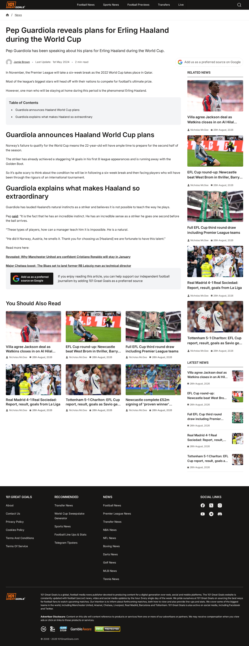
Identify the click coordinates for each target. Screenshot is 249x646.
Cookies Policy (15, 529)
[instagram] (219, 505)
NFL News (109, 538)
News (18, 15)
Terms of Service (17, 546)
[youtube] (202, 514)
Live (181, 4)
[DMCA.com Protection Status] (107, 630)
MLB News (110, 570)
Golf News (109, 562)
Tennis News (111, 579)
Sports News (111, 4)
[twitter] (211, 505)
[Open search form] (239, 5)
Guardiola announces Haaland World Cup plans (47, 110)
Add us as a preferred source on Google (212, 62)
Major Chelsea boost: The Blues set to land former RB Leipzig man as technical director (68, 266)
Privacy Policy (15, 521)
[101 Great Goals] (18, 617)
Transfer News (63, 505)
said (15, 216)
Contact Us (13, 513)
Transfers (164, 4)
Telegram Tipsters (65, 542)
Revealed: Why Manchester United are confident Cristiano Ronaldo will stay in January (68, 257)
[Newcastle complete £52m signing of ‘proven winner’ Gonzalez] (153, 379)
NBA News (110, 529)
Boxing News (111, 546)
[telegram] (211, 514)
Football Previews (138, 4)
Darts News (110, 554)
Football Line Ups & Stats (70, 534)
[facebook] (202, 505)
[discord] (219, 514)
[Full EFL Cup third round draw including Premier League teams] (153, 326)
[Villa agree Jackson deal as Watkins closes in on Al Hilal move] (33, 326)
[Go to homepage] (15, 4)
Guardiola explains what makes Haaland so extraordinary (53, 117)
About (10, 505)
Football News (86, 4)
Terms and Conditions (20, 538)
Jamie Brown (22, 61)
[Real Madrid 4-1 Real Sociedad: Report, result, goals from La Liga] (33, 379)
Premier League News (117, 513)
